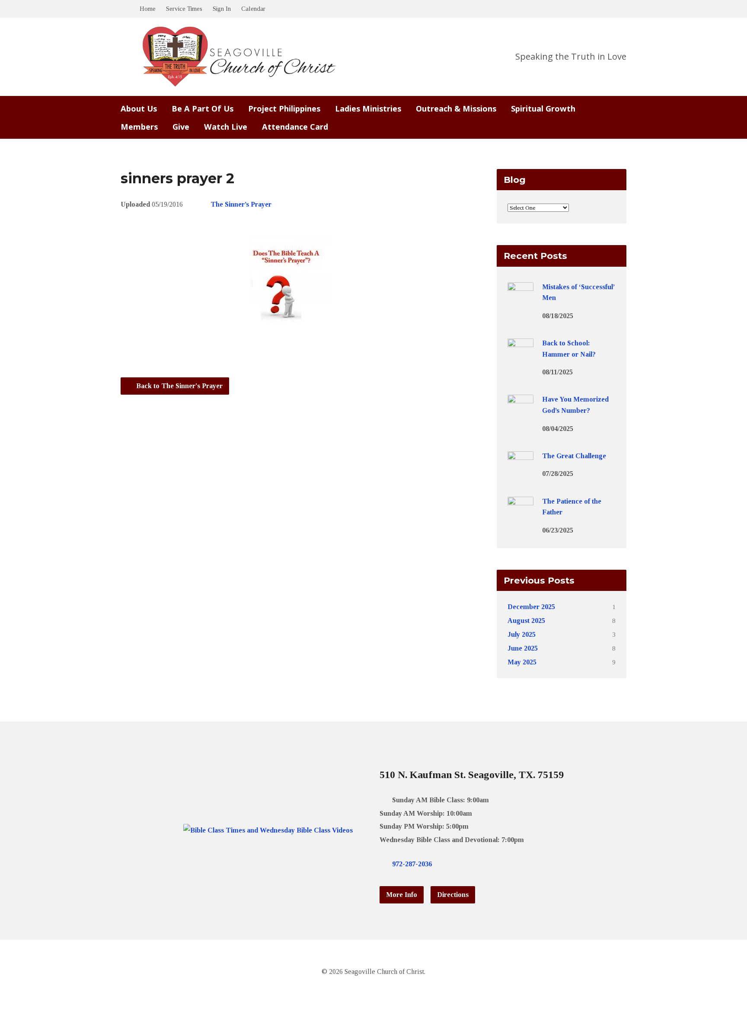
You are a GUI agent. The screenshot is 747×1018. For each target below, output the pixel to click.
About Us (139, 108)
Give (180, 127)
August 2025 (526, 620)
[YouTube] (476, 864)
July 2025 (522, 634)
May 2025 (522, 662)
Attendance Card (295, 127)
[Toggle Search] (124, 9)
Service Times (184, 8)
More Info (401, 894)
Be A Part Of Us (202, 108)
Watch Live (225, 127)
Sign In (222, 8)
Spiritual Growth (543, 108)
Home (148, 8)
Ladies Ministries (368, 108)
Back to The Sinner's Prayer (178, 385)
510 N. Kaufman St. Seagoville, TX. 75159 (472, 774)
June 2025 (523, 648)
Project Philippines (284, 108)
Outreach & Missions (456, 108)
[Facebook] (463, 864)
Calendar (253, 8)
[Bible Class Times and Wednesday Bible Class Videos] (268, 830)
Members (139, 127)
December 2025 (531, 606)
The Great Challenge (574, 456)
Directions (453, 894)
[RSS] (490, 864)
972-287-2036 (412, 864)
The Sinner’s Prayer (241, 204)
